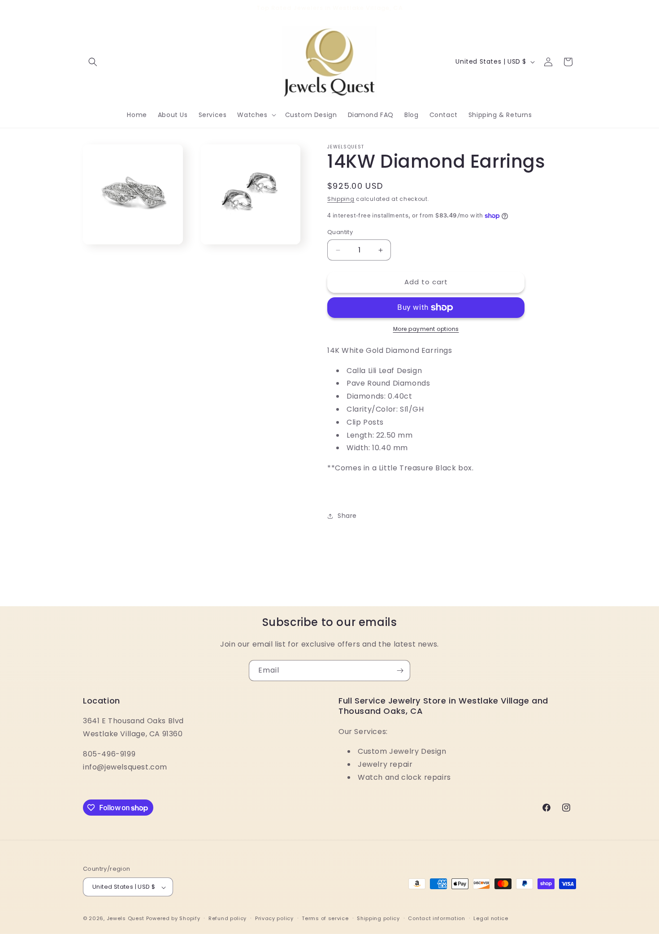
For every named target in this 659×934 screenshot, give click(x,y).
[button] (93, 62)
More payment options (426, 329)
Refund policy (227, 918)
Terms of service (325, 918)
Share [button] (347, 516)
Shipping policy (378, 918)
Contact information (436, 918)
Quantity (340, 232)
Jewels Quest (125, 918)
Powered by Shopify (173, 918)
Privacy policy (274, 918)
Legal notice (490, 918)
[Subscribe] (400, 670)
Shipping (341, 199)
